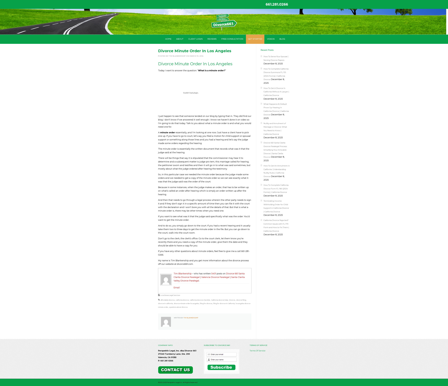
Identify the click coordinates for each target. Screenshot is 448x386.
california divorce (182, 300)
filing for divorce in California (224, 303)
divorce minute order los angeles (186, 303)
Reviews (212, 39)
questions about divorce (178, 307)
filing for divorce (206, 303)
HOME (168, 39)
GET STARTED (255, 39)
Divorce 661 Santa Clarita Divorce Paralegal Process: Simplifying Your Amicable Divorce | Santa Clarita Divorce (275, 150)
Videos (271, 39)
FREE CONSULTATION (232, 39)
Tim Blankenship (177, 56)
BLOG (282, 39)
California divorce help (219, 300)
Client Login (195, 39)
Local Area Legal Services (170, 295)
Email (177, 287)
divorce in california (165, 303)
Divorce (232, 300)
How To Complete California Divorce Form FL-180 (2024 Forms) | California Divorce (276, 188)
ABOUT (180, 39)
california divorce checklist (200, 300)
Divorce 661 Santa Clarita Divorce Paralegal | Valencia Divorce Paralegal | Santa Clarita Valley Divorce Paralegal (209, 277)
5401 (213, 273)
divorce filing (241, 300)
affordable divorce (168, 300)
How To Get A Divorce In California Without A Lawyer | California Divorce (276, 91)
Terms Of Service (257, 351)
